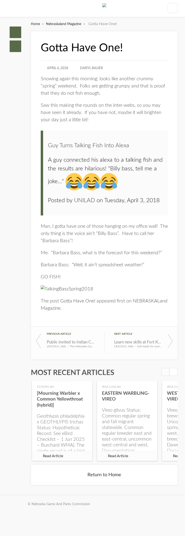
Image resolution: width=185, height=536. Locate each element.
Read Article (53, 456)
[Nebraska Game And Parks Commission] (104, 9)
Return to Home (104, 474)
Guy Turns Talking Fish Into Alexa (88, 145)
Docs (15, 46)
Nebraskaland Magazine (64, 24)
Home (15, 32)
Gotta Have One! (77, 301)
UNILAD (84, 200)
